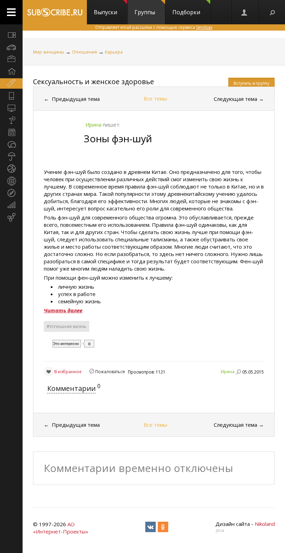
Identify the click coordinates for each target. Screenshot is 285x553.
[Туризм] (11, 193)
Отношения (84, 52)
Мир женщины (48, 52)
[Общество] (11, 144)
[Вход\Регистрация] (245, 12)
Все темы (155, 98)
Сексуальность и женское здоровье (93, 81)
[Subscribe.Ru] (55, 12)
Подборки (186, 12)
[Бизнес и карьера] (11, 59)
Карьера (114, 52)
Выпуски (105, 12)
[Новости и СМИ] (11, 132)
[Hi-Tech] (11, 95)
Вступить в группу (251, 83)
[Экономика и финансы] (11, 205)
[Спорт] (11, 168)
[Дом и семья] (11, 71)
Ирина (228, 372)
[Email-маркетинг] (11, 217)
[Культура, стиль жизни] (11, 120)
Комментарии (71, 388)
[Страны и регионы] (11, 181)
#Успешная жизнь (67, 326)
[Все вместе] (11, 35)
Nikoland (265, 523)
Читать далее (63, 310)
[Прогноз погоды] (11, 156)
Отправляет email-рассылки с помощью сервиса (153, 27)
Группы (145, 12)
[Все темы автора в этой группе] (238, 372)
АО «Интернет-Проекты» (60, 528)
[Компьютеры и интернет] (11, 108)
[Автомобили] (11, 47)
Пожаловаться (110, 372)
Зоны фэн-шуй (118, 138)
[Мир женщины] (11, 83)
